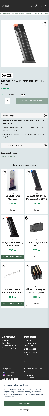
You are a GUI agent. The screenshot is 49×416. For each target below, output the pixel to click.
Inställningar (24, 410)
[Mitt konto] (36, 5)
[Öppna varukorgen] (41, 5)
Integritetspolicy (9, 348)
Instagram (9, 375)
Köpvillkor (6, 343)
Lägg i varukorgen (12, 257)
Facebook (10, 372)
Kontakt (5, 340)
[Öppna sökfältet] (27, 5)
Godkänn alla (24, 403)
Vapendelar (6, 13)
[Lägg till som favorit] (31, 5)
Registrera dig (30, 343)
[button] (45, 23)
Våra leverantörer (9, 345)
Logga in (27, 340)
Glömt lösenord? (31, 345)
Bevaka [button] (12, 210)
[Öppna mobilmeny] (45, 5)
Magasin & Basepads (18, 13)
